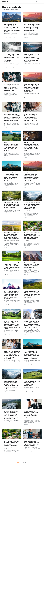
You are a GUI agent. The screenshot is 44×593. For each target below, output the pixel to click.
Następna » (24, 462)
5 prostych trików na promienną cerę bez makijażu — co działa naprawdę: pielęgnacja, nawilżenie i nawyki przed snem (31, 414)
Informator (5, 1)
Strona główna (39, 1)
